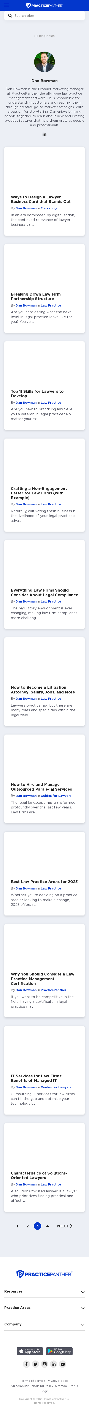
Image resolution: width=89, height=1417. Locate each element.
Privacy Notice (57, 1380)
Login (45, 1390)
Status (73, 1385)
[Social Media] (26, 1366)
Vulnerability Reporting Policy (32, 1385)
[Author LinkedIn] (44, 134)
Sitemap (61, 1385)
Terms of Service (33, 1380)
